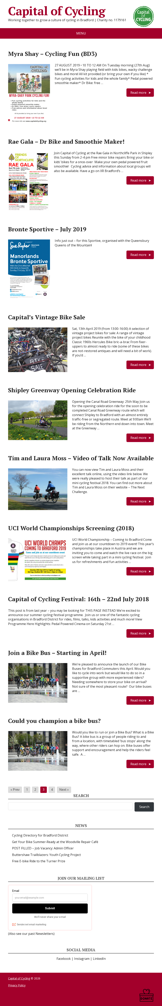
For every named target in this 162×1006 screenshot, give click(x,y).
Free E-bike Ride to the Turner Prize (38, 861)
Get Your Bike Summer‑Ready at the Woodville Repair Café (55, 842)
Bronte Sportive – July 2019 (47, 229)
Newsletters (45, 933)
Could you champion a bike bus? (54, 721)
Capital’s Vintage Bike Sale (46, 317)
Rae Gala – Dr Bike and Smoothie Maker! (66, 141)
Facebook (64, 958)
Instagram (81, 958)
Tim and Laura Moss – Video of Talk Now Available (81, 458)
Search (144, 807)
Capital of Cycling (56, 11)
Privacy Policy (16, 985)
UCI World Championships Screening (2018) (71, 528)
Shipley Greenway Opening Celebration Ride (72, 390)
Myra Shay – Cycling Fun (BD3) (52, 54)
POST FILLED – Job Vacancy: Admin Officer (43, 848)
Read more (138, 92)
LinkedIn (99, 958)
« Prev (15, 789)
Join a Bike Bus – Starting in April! (57, 653)
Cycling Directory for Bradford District (40, 835)
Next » (64, 789)
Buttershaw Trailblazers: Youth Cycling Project (46, 855)
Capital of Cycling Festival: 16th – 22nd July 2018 (78, 599)
